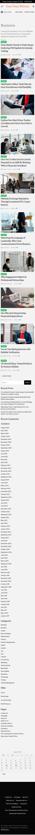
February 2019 (5, 572)
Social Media (5, 671)
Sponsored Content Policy (9, 736)
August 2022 (5, 517)
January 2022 (5, 529)
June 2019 (4, 569)
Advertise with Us (6, 723)
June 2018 (4, 593)
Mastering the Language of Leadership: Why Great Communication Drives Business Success (15, 242)
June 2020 (4, 555)
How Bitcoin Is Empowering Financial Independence (13, 314)
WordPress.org (5, 704)
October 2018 (5, 584)
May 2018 (4, 595)
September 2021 (6, 535)
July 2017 (4, 607)
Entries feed (4, 696)
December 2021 (6, 532)
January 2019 (5, 575)
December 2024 (6, 468)
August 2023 (5, 500)
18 (6, 765)
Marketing (4, 662)
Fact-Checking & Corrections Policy (12, 733)
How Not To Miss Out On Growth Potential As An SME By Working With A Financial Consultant (16, 162)
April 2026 (4, 430)
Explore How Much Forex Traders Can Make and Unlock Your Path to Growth (16, 123)
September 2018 (6, 587)
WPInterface (5, 830)
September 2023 (6, 497)
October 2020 (5, 549)
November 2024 (6, 471)
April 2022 (4, 523)
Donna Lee (13, 90)
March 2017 (4, 613)
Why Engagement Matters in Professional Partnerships (14, 278)
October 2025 (5, 445)
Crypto (3, 630)
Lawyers (3, 657)
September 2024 (6, 477)
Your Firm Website (18, 6)
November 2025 (6, 442)
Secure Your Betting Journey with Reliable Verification (15, 351)
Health (3, 645)
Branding (4, 625)
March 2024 (5, 485)
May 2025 (4, 459)
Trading (3, 680)
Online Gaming (5, 665)
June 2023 (4, 506)
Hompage (4, 716)
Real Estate (4, 668)
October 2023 (5, 494)
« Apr (4, 774)
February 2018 (5, 601)
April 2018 (4, 598)
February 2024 (5, 488)
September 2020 (6, 552)
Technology (4, 677)
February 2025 (5, 465)
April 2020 (4, 558)
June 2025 (4, 456)
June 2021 (4, 540)
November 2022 (6, 509)
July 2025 (4, 454)
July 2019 (4, 567)
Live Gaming (5, 659)
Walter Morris (15, 54)
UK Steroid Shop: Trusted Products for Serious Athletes (16, 365)
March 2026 (5, 433)
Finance (3, 639)
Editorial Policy (5, 731)
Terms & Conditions (7, 726)
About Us (4, 718)
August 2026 (5, 427)
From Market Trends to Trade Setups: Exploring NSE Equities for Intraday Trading (17, 48)
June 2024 (4, 483)
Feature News (5, 636)
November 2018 (6, 581)
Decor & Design (6, 633)
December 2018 (6, 578)
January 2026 (5, 436)
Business (4, 42)
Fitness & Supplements (8, 642)
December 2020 (6, 543)
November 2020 (6, 546)
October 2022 (5, 511)
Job (2, 651)
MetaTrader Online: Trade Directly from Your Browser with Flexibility (16, 85)
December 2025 (6, 439)
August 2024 (5, 480)
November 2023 (6, 491)
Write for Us (4, 721)
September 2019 (6, 564)
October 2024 (5, 474)
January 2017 (5, 616)
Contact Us (4, 713)
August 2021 (5, 538)
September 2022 (6, 514)
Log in (3, 692)
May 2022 (4, 520)
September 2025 (6, 448)
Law (2, 654)
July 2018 (4, 590)
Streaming (4, 674)
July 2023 (4, 503)
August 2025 (5, 451)
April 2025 (4, 462)
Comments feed (6, 700)
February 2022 (5, 526)
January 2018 (5, 604)
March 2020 (5, 561)
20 (16, 765)
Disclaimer (4, 728)
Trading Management (7, 683)
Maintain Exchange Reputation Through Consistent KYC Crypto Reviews (15, 201)
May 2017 (4, 610)
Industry (3, 648)
